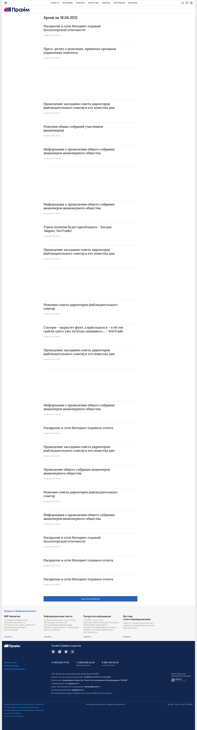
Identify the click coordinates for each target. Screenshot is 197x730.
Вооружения (119, 3)
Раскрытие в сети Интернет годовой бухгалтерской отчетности (72, 28)
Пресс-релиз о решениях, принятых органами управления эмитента (80, 51)
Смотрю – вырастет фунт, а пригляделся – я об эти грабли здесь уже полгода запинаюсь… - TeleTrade (83, 329)
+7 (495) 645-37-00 (60, 662)
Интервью (133, 3)
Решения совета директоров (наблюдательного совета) (81, 306)
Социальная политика (12, 713)
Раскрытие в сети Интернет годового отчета (78, 428)
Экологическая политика (13, 716)
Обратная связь (11, 666)
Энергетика (93, 3)
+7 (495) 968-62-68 (85, 663)
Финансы (106, 3)
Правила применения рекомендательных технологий (24, 710)
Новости (55, 3)
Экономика (67, 3)
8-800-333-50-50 (110, 663)
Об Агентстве (10, 662)
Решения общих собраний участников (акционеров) (73, 128)
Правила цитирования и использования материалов (24, 704)
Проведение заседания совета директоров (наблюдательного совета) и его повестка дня (79, 106)
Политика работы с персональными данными (21, 707)
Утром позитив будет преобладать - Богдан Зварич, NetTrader (77, 229)
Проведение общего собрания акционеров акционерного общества (77, 471)
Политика (80, 3)
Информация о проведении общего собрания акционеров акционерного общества (79, 151)
